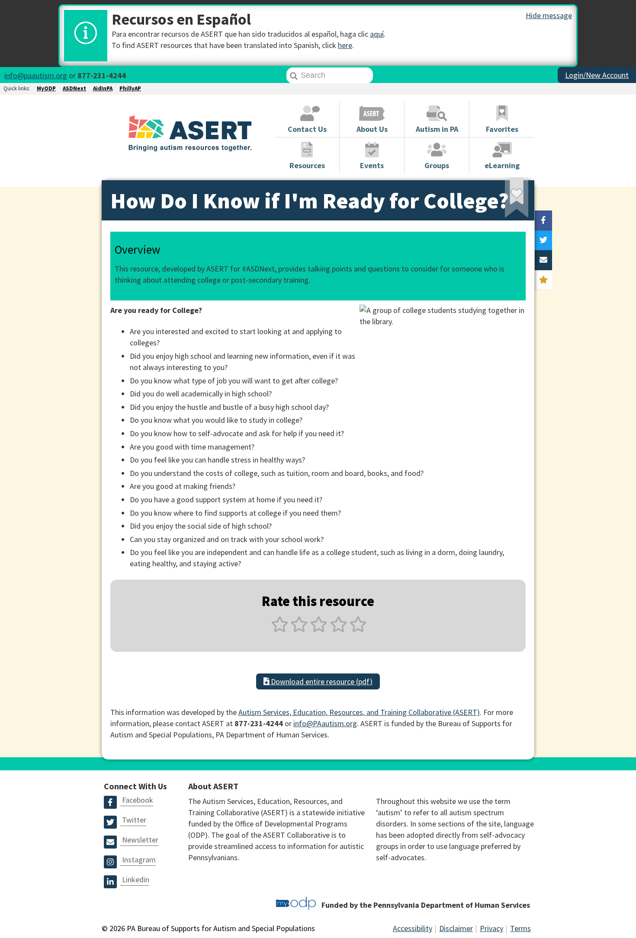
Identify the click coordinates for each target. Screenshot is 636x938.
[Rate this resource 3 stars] (318, 629)
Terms (520, 928)
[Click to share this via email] (543, 260)
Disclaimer (456, 928)
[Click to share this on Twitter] (543, 240)
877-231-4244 (101, 75)
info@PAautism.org (325, 723)
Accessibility (412, 928)
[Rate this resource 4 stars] (338, 629)
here (345, 45)
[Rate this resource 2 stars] (299, 629)
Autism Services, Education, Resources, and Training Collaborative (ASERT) (359, 712)
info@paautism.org (35, 75)
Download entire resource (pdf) (321, 681)
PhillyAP (130, 88)
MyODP (46, 88)
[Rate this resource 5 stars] (357, 629)
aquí (377, 34)
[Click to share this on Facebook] (543, 220)
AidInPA (102, 88)
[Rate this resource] (543, 280)
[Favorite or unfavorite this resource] (505, 200)
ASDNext (74, 88)
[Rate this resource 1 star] (279, 629)
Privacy (491, 928)
